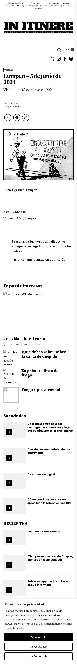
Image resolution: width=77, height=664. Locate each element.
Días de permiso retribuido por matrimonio (48, 450)
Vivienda (25, 3)
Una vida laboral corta (24, 339)
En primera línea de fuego (40, 373)
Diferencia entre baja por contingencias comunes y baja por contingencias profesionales (50, 427)
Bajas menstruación (29, 6)
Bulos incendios (46, 6)
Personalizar (38, 646)
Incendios (10, 6)
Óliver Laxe (59, 6)
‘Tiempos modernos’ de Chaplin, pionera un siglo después (50, 557)
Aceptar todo (38, 637)
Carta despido (63, 3)
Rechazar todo (39, 656)
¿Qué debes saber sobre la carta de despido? (43, 354)
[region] (38, 631)
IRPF (17, 6)
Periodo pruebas (49, 3)
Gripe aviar (35, 3)
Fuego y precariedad (40, 389)
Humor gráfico (13, 190)
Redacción (9, 103)
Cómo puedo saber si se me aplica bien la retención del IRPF (49, 501)
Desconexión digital (41, 474)
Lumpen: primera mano (43, 531)
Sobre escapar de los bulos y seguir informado (47, 583)
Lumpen (31, 190)
